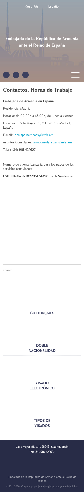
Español (53, 6)
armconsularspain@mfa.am (52, 142)
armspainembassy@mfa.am (34, 135)
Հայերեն (31, 6)
